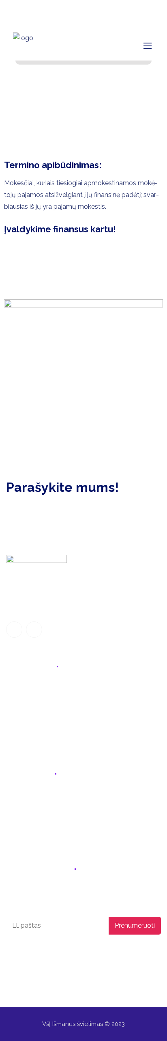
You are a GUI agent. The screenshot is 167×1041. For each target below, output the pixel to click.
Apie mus (20, 721)
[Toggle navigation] (147, 45)
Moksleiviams (26, 688)
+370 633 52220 (37, 796)
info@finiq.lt (56, 10)
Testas (16, 738)
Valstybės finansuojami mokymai (55, 705)
